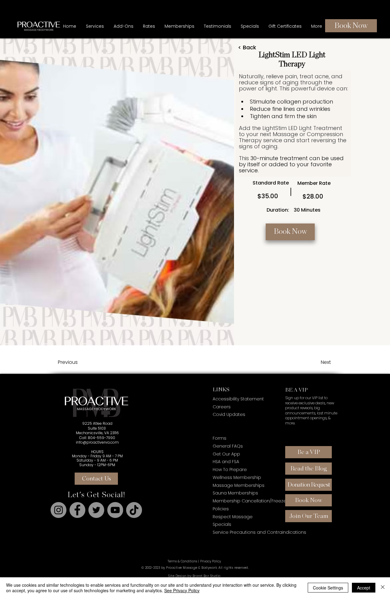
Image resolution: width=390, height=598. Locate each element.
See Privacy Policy (182, 590)
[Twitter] (96, 510)
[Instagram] (58, 510)
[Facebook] (77, 510)
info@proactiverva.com (97, 442)
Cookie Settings (328, 588)
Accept (363, 588)
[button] (179, 26)
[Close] (382, 587)
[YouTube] (115, 510)
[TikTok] (134, 510)
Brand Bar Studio (207, 576)
